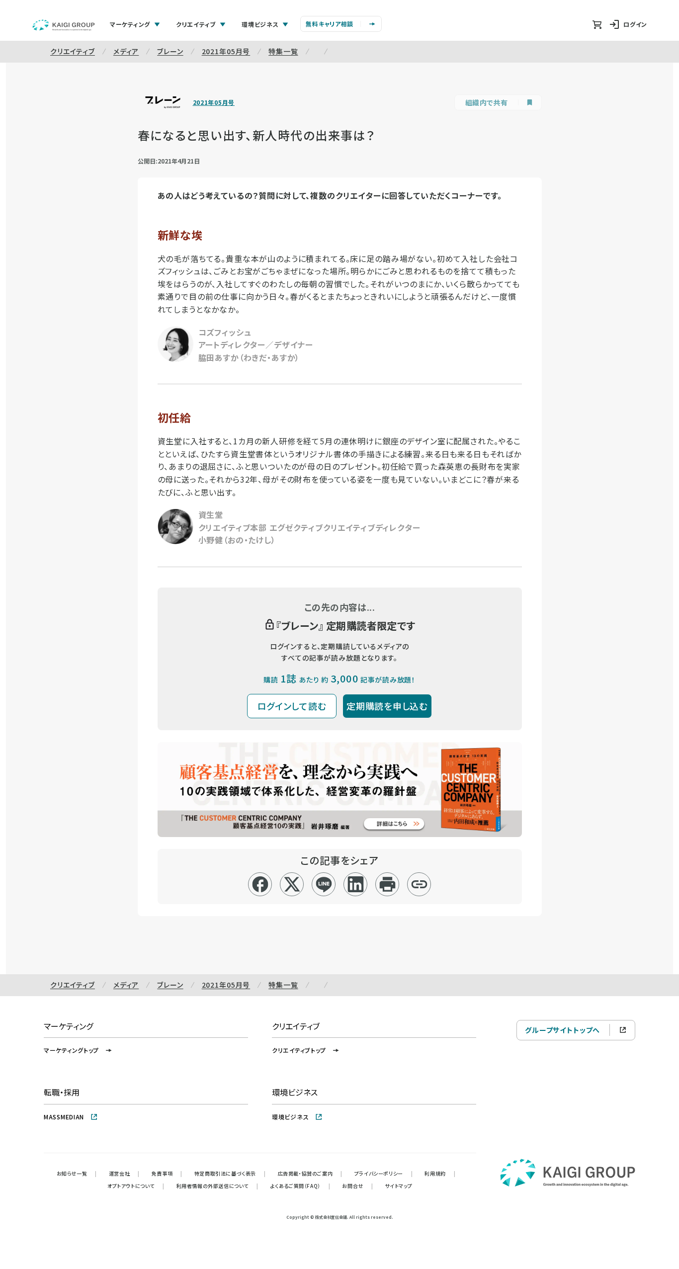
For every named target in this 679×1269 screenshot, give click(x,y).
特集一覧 (283, 51)
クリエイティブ (72, 51)
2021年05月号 (226, 51)
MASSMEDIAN (64, 1116)
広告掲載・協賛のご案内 (310, 1173)
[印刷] (387, 884)
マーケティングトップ (71, 1050)
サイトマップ (399, 1185)
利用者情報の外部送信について (217, 1185)
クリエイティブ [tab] (196, 24)
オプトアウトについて (136, 1185)
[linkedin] (355, 884)
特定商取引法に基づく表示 (230, 1173)
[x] (292, 884)
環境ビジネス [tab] (260, 24)
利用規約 (439, 1173)
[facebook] (260, 884)
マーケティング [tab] (130, 24)
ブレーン (170, 51)
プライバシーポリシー (383, 1173)
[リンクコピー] (419, 884)
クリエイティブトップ (299, 1050)
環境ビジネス (290, 1116)
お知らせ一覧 (77, 1173)
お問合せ (357, 1185)
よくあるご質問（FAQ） (300, 1185)
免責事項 (167, 1173)
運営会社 (124, 1173)
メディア (126, 51)
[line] (324, 884)
